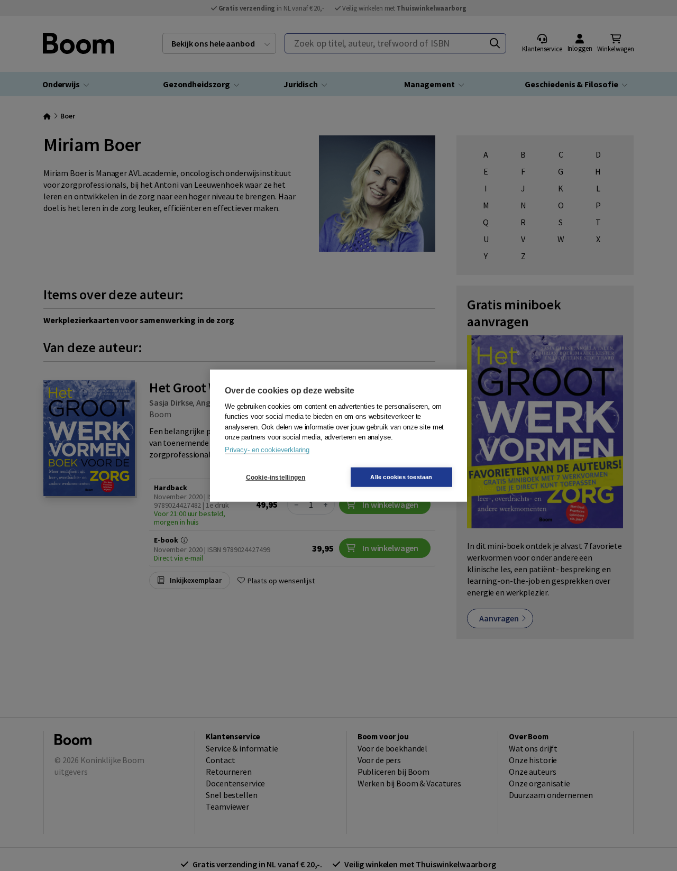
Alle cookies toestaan (401, 477)
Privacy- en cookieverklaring (267, 449)
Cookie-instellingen (276, 477)
